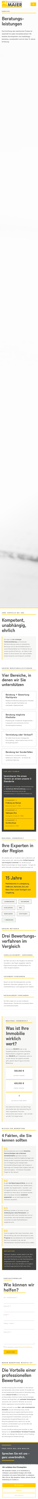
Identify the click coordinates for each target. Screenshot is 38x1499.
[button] (9, 902)
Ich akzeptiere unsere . (18, 1347)
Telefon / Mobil (8, 1323)
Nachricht (7, 1332)
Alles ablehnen (19, 1495)
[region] (19, 1481)
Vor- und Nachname (10, 1297)
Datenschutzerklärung (25, 1347)
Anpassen (19, 1490)
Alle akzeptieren (19, 1485)
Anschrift (7, 1306)
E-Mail (6, 1315)
